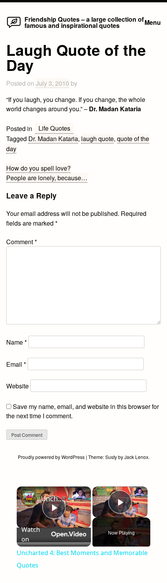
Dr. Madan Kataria (53, 138)
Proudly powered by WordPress (52, 457)
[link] (29, 499)
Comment (21, 241)
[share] (75, 495)
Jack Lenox (136, 457)
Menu (152, 22)
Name (16, 342)
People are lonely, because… (46, 177)
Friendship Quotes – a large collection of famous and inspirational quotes (84, 22)
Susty (111, 457)
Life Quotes (54, 128)
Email (16, 364)
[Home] (13, 27)
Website (17, 385)
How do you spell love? (38, 167)
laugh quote (97, 138)
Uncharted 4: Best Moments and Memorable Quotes (52, 498)
